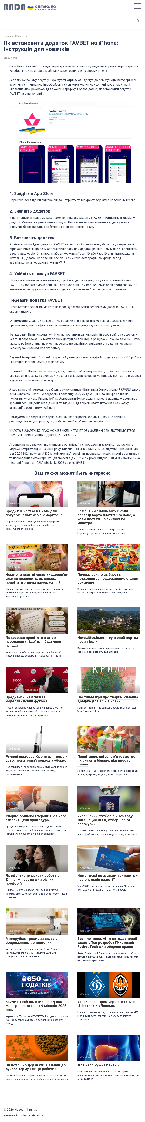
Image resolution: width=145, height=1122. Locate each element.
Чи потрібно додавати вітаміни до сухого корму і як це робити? (36, 1067)
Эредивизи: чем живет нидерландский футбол (26, 699)
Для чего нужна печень (98, 1065)
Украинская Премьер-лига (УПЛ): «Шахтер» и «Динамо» (106, 1004)
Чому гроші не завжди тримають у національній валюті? (107, 877)
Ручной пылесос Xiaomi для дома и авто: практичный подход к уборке (37, 758)
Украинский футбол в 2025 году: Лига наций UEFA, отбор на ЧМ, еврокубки (105, 820)
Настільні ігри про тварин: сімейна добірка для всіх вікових (107, 699)
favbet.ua (56, 227)
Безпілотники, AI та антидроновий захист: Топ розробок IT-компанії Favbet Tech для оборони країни (107, 942)
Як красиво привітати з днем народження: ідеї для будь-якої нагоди (33, 641)
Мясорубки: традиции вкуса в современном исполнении (32, 940)
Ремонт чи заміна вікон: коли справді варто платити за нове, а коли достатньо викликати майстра (106, 517)
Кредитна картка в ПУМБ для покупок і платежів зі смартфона (34, 513)
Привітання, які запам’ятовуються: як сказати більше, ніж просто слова (107, 760)
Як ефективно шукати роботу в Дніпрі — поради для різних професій (33, 879)
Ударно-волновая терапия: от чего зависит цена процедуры (36, 818)
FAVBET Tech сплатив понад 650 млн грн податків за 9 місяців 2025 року (36, 1006)
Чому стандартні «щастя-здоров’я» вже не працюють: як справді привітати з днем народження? (37, 578)
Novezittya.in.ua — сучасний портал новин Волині (107, 639)
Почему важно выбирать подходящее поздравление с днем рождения (108, 578)
